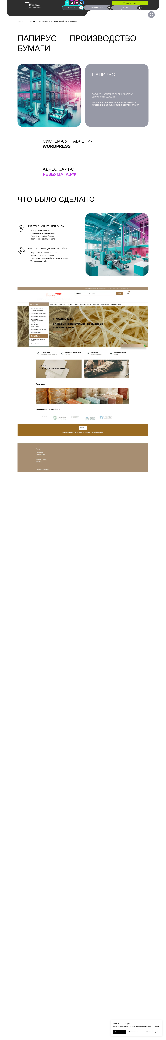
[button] (124, 3)
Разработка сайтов (59, 21)
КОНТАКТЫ (71, 7)
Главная (21, 21)
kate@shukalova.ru (96, 7)
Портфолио (43, 21)
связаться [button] (131, 3)
